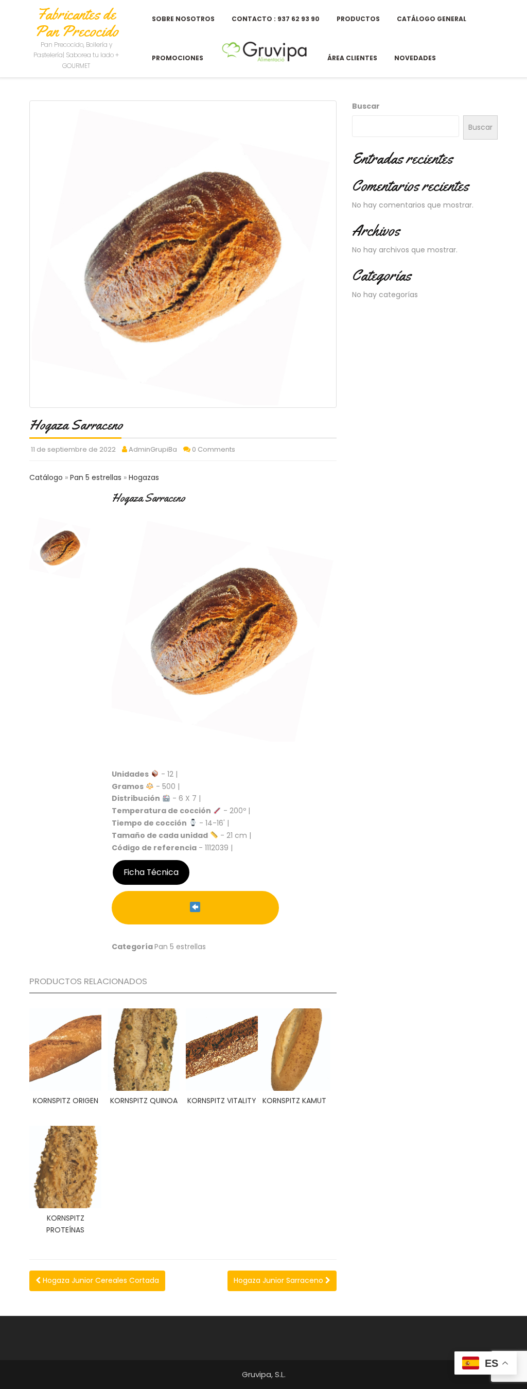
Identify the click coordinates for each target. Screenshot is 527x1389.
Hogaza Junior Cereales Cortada (100, 1280)
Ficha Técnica (151, 872)
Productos (358, 18)
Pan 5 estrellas (97, 477)
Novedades (415, 58)
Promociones (177, 58)
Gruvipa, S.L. (264, 1374)
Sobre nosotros (183, 18)
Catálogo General (431, 18)
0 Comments (213, 449)
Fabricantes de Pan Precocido (76, 22)
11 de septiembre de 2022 (73, 449)
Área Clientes (352, 58)
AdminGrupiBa (153, 449)
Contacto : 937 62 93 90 (276, 18)
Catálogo (47, 477)
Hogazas (144, 477)
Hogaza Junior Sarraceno (279, 1280)
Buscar (366, 106)
